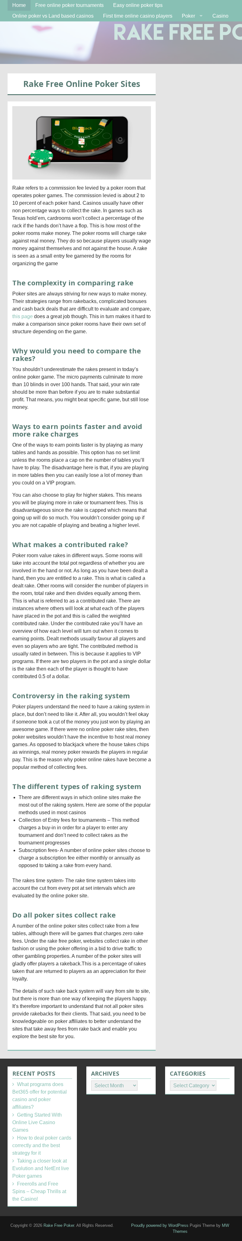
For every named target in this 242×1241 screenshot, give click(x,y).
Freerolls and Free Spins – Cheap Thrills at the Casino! (39, 1191)
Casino (220, 16)
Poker (188, 16)
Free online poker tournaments (69, 5)
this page (22, 316)
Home (19, 5)
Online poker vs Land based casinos (53, 16)
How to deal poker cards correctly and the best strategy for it (41, 1145)
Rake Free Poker (58, 1225)
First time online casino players (137, 16)
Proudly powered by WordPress (159, 1225)
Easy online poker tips (138, 5)
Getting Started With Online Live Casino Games (37, 1122)
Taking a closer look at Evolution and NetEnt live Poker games (40, 1168)
